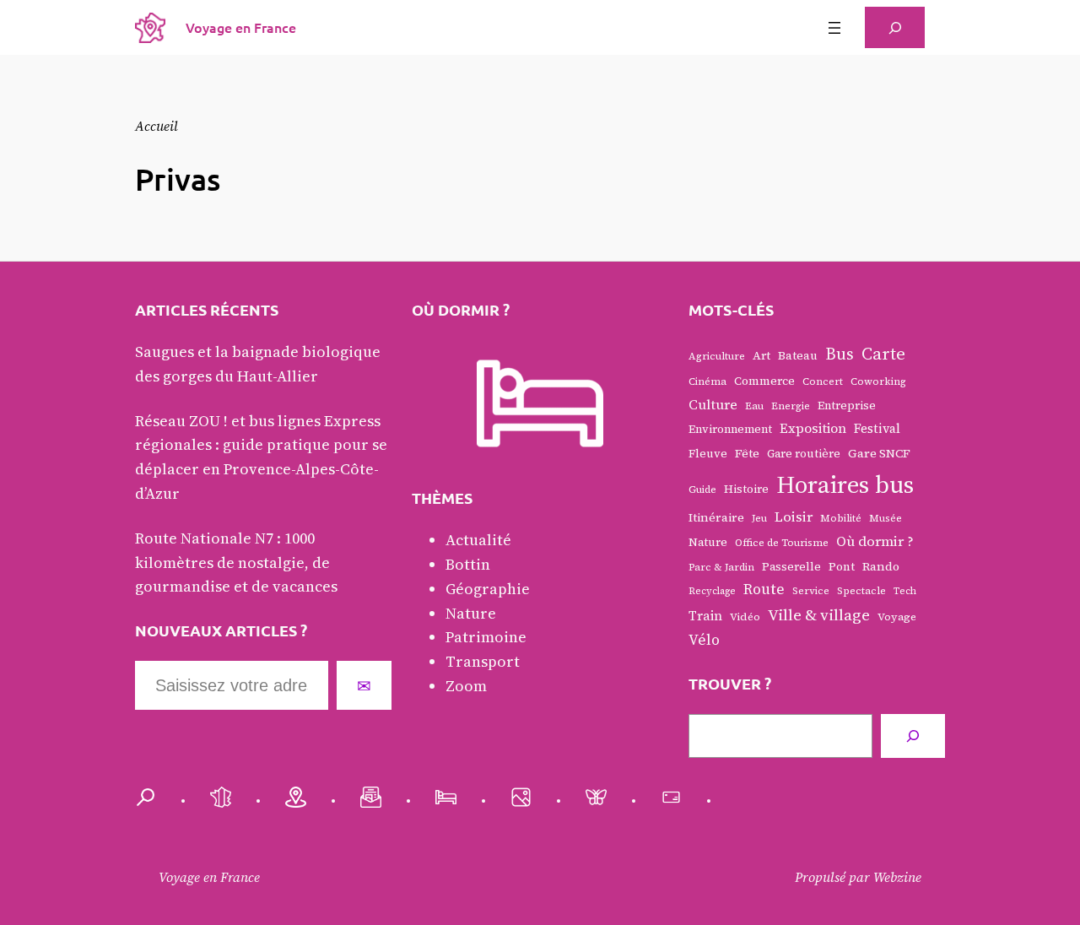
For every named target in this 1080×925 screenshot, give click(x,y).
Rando (880, 566)
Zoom (466, 685)
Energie (790, 406)
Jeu (759, 518)
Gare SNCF (879, 453)
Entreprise (847, 405)
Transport (483, 661)
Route (764, 589)
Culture (712, 405)
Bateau (798, 356)
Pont (842, 567)
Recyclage (712, 591)
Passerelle (791, 566)
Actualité (478, 539)
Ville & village (819, 614)
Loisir (794, 517)
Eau (754, 406)
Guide (702, 489)
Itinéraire (716, 517)
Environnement (730, 428)
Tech (905, 591)
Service (810, 591)
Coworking (878, 381)
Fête (747, 453)
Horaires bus (845, 484)
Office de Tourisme (782, 542)
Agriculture (716, 356)
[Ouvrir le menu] (834, 28)
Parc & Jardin (721, 567)
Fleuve (707, 453)
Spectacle (861, 591)
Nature (471, 613)
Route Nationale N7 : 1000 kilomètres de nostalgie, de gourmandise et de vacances (236, 562)
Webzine (897, 877)
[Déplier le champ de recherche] (895, 27)
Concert (822, 381)
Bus (839, 354)
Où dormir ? (875, 541)
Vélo (704, 640)
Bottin (468, 564)
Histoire (746, 488)
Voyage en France (241, 27)
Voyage (897, 616)
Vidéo (745, 616)
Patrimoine (486, 636)
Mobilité (840, 518)
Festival (877, 428)
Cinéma (707, 381)
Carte (883, 353)
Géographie (488, 588)
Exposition (813, 428)
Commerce (764, 381)
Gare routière (803, 453)
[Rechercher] (913, 736)
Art (761, 356)
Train (705, 616)
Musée (885, 518)
